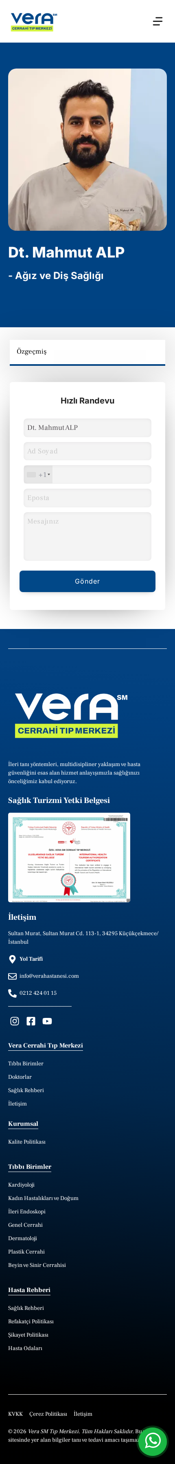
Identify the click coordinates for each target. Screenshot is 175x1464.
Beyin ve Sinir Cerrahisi (37, 1265)
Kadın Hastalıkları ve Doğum (43, 1198)
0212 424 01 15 (38, 993)
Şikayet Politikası (28, 1335)
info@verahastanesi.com (49, 976)
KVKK (15, 1414)
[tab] (32, 352)
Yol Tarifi (31, 959)
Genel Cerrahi (25, 1225)
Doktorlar (20, 1077)
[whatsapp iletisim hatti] (152, 1442)
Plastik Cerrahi (26, 1252)
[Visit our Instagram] (14, 1021)
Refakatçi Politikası (31, 1321)
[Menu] (158, 21)
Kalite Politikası (27, 1142)
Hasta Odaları (25, 1348)
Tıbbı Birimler (26, 1063)
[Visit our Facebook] (30, 1021)
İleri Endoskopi (27, 1211)
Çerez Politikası (48, 1414)
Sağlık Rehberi (26, 1090)
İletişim (17, 1104)
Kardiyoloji (21, 1185)
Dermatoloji (22, 1238)
